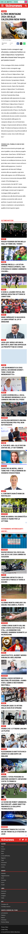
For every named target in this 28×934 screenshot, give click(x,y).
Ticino (2, 846)
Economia (3, 865)
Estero (2, 851)
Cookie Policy (4, 929)
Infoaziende (4, 862)
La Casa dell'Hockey (5, 855)
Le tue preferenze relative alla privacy (10, 932)
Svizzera (3, 849)
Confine (3, 867)
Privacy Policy (4, 927)
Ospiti (2, 860)
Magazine (3, 858)
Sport (2, 853)
